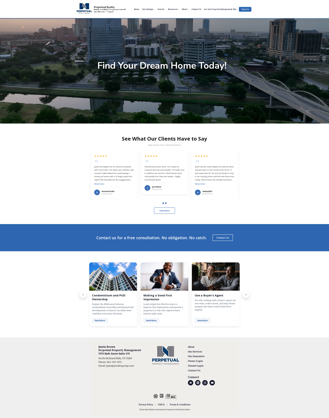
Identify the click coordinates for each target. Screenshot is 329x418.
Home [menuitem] (136, 9)
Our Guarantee (196, 356)
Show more (99, 184)
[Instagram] (205, 382)
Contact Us (222, 237)
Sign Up (245, 9)
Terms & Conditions (180, 404)
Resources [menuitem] (173, 9)
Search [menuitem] (161, 9)
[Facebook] (190, 382)
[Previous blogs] (83, 294)
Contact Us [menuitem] (196, 9)
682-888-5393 (99, 12)
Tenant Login (195, 365)
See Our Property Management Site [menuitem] (220, 9)
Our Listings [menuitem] (147, 9)
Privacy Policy (146, 404)
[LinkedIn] (197, 382)
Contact (110, 12)
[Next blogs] (246, 294)
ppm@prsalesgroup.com (120, 365)
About (191, 347)
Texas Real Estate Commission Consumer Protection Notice (164, 409)
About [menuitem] (184, 9)
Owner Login (195, 361)
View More (164, 210)
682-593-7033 (114, 362)
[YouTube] (212, 382)
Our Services (195, 351)
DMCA (161, 404)
